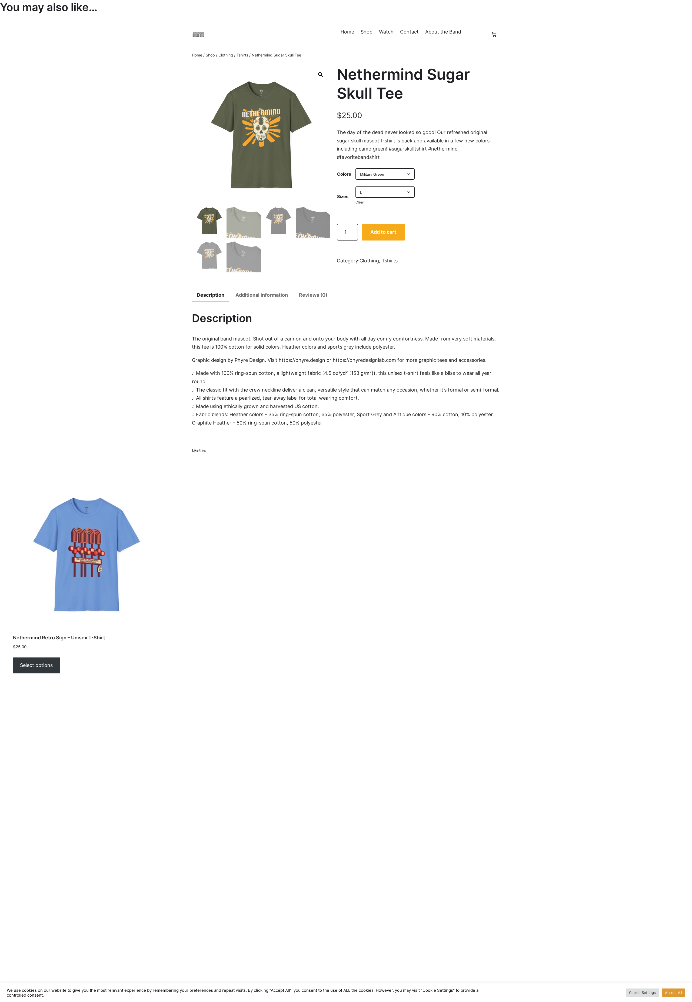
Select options (36, 665)
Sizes (342, 196)
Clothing (225, 55)
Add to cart (383, 232)
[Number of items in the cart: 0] (494, 34)
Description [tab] (210, 295)
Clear (359, 202)
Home (197, 55)
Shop (210, 55)
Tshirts (242, 55)
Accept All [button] (673, 992)
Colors (344, 174)
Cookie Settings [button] (642, 992)
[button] (320, 74)
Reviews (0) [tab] (313, 295)
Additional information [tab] (261, 295)
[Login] (479, 34)
